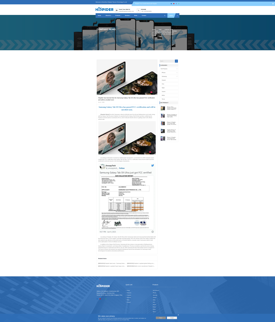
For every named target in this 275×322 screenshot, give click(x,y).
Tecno (163, 99)
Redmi (154, 307)
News (135, 15)
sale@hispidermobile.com (126, 11)
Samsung (164, 76)
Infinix (163, 95)
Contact (144, 15)
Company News (168, 29)
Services (127, 15)
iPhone (163, 72)
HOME (154, 29)
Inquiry (171, 15)
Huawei (164, 80)
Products (117, 15)
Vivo (163, 84)
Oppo (163, 87)
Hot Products (164, 68)
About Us (108, 15)
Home (99, 15)
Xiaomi (163, 91)
